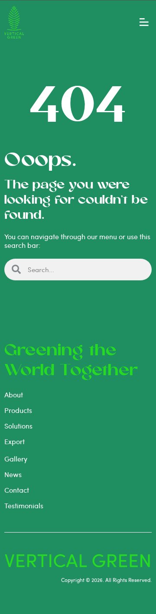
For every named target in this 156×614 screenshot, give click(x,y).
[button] (144, 22)
